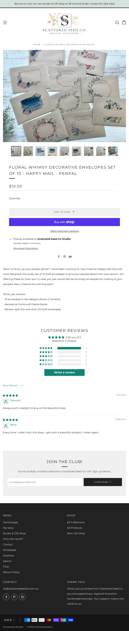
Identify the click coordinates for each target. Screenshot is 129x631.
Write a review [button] (64, 372)
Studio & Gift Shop (14, 533)
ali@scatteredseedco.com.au (21, 588)
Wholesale (9, 550)
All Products (74, 527)
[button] (16, 151)
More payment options (64, 231)
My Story (8, 527)
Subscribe (101, 482)
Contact (8, 544)
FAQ (6, 566)
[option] (64, 96)
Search (7, 561)
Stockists (8, 555)
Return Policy (11, 572)
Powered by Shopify (13, 627)
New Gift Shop (76, 533)
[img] (10, 395)
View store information (25, 248)
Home (36, 44)
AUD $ (7, 620)
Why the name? (13, 538)
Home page (10, 522)
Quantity (14, 198)
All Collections (75, 522)
